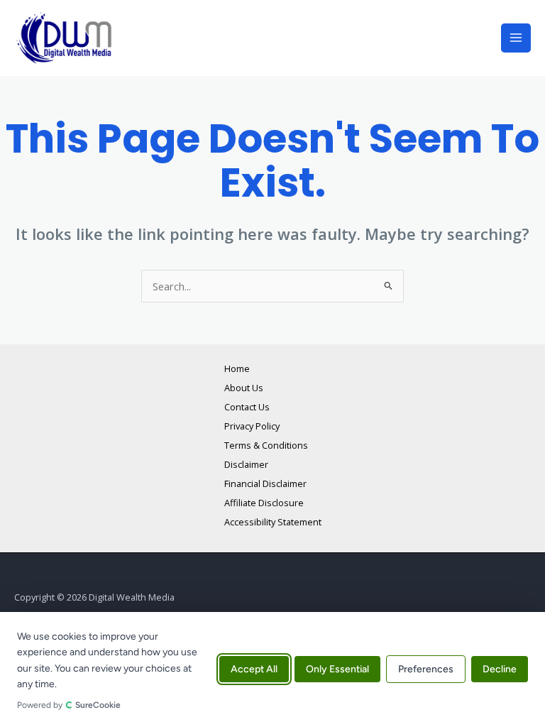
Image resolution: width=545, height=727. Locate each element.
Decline (500, 670)
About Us (243, 387)
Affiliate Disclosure (264, 502)
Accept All (254, 670)
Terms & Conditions (266, 445)
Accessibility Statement (272, 521)
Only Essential (337, 670)
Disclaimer (246, 464)
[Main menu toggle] (516, 38)
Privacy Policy (252, 426)
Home (237, 368)
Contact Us (247, 406)
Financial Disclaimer (265, 483)
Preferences (425, 670)
